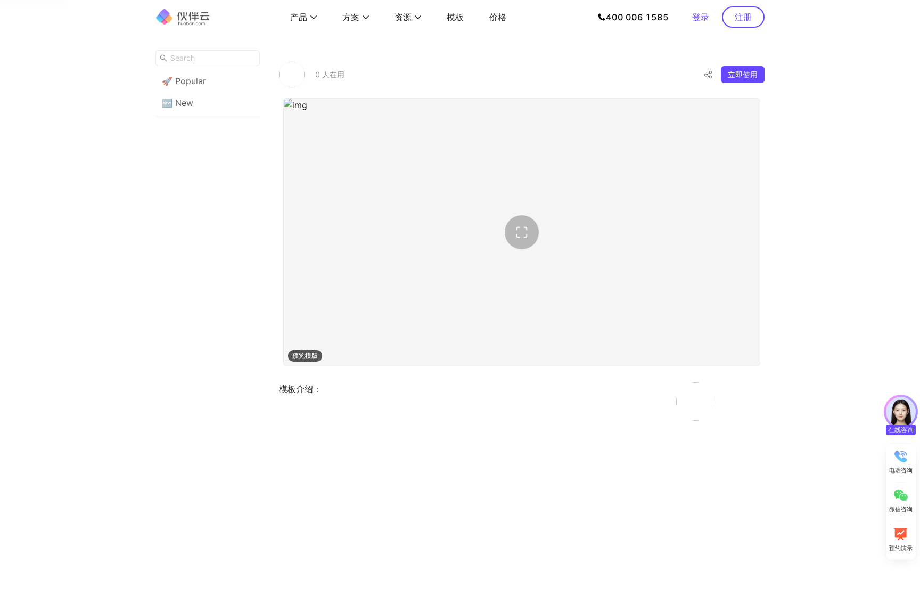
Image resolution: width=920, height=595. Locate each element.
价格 (497, 17)
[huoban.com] (182, 17)
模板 (455, 17)
